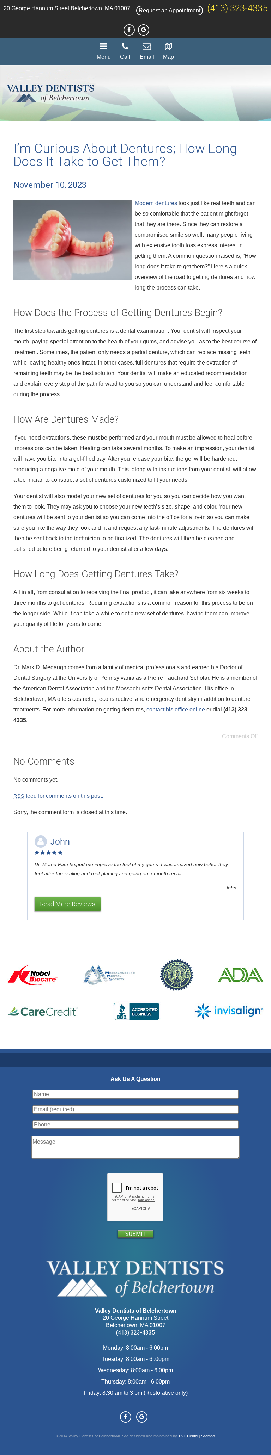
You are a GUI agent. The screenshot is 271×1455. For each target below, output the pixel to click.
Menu (104, 57)
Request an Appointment (169, 10)
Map (168, 57)
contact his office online (175, 710)
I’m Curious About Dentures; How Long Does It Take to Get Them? (125, 155)
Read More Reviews (67, 904)
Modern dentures (156, 203)
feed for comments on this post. (58, 796)
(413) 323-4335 (237, 8)
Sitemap (208, 1436)
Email (147, 57)
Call (125, 57)
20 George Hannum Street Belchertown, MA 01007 (67, 8)
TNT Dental (188, 1436)
